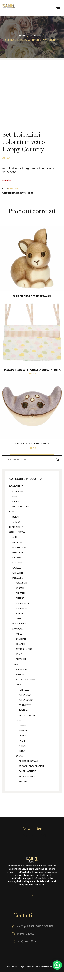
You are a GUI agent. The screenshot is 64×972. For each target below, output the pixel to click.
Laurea (16, 501)
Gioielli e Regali (17, 532)
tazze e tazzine (27, 715)
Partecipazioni (20, 506)
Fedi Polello (16, 527)
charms (16, 557)
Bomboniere (16, 486)
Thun (30, 193)
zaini (18, 618)
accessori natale (28, 761)
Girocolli (17, 542)
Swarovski (18, 629)
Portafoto (25, 705)
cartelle (21, 593)
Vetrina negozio (18, 547)
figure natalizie (27, 771)
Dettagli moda (24, 649)
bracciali (17, 552)
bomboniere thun (25, 679)
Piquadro (17, 578)
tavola (23, 193)
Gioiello (16, 567)
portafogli (22, 608)
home (19, 654)
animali (23, 730)
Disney (22, 735)
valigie (19, 613)
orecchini (17, 572)
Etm (14, 496)
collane (17, 562)
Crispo (16, 522)
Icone (19, 720)
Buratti (16, 517)
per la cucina (26, 700)
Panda (22, 746)
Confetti (14, 511)
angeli (22, 725)
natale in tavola (28, 776)
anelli (15, 537)
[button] (57, 965)
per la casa (25, 695)
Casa (16, 193)
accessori (21, 583)
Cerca (57, 460)
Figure (22, 740)
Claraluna (18, 491)
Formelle (24, 690)
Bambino (20, 674)
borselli (20, 588)
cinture (20, 598)
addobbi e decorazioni (31, 766)
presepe (23, 781)
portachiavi (22, 603)
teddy (22, 751)
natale (19, 756)
